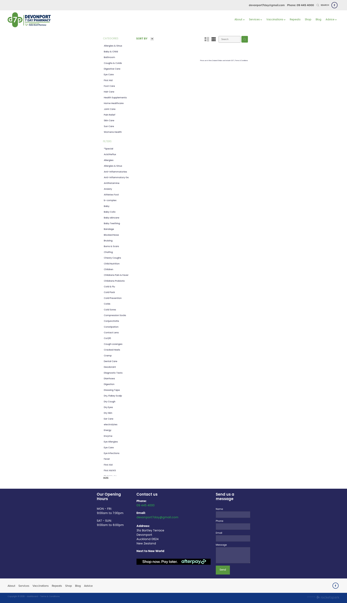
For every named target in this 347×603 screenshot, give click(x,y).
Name (219, 509)
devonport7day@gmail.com (267, 5)
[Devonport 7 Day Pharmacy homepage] (41, 19)
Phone (219, 521)
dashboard (32, 596)
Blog (318, 20)
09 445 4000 (145, 505)
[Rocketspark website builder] (323, 598)
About (238, 20)
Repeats (295, 20)
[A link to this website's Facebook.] (334, 5)
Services (254, 20)
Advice (330, 20)
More (106, 478)
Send (223, 570)
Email (219, 533)
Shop (308, 20)
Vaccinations (275, 20)
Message (221, 545)
